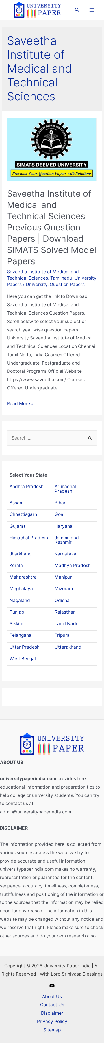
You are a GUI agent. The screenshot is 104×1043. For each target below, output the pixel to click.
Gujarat (17, 526)
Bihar (60, 502)
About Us (52, 996)
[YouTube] (52, 985)
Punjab (17, 612)
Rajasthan (65, 612)
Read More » (20, 403)
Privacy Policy (52, 1021)
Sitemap (52, 1030)
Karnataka (65, 554)
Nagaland (20, 600)
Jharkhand (21, 554)
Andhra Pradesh (27, 486)
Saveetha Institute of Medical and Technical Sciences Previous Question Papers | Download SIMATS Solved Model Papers (51, 227)
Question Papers (67, 284)
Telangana (20, 635)
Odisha (62, 600)
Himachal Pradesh (29, 537)
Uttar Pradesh (25, 647)
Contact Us (52, 1004)
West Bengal (23, 658)
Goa (59, 514)
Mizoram (64, 588)
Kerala (16, 565)
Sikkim (16, 623)
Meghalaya (21, 588)
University (36, 284)
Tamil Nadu (67, 623)
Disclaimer (52, 1013)
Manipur (63, 577)
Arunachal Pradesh (65, 489)
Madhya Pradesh (73, 565)
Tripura (62, 635)
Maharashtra (23, 577)
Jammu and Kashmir (67, 540)
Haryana (64, 526)
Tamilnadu (61, 278)
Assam (16, 502)
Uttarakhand (68, 647)
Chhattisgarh (23, 514)
